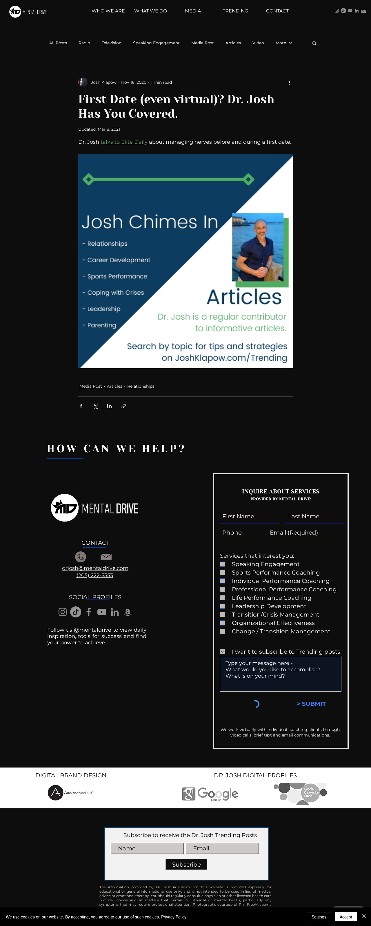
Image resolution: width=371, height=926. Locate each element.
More (281, 43)
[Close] (364, 916)
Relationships (140, 386)
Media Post (202, 43)
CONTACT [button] (95, 542)
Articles (233, 43)
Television (111, 43)
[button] (314, 43)
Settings (319, 917)
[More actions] (289, 82)
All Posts (58, 43)
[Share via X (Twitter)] (95, 406)
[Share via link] (123, 406)
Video (258, 43)
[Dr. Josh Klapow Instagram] (336, 10)
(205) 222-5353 (95, 575)
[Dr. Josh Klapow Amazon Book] (127, 611)
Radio (84, 43)
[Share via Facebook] (81, 406)
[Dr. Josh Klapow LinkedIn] (356, 10)
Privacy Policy (173, 917)
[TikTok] (343, 10)
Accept (346, 917)
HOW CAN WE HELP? (116, 449)
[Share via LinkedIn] (109, 406)
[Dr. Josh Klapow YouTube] (350, 10)
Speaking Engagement (156, 43)
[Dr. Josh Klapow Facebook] (88, 611)
